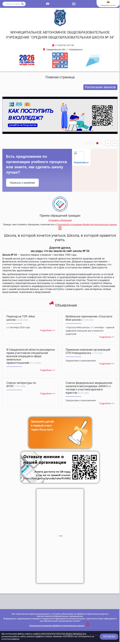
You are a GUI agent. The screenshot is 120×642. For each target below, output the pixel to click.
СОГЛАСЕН (109, 636)
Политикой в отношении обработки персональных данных (87, 224)
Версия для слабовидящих (48, 4)
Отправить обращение (60, 220)
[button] (86, 143)
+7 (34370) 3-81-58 (64, 45)
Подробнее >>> (47, 330)
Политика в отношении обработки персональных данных (56, 625)
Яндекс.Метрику (73, 634)
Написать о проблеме (22, 182)
